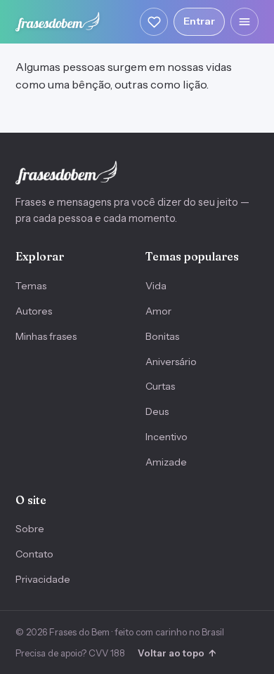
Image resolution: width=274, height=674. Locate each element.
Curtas (160, 386)
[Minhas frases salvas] (154, 22)
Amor (158, 311)
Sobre (29, 528)
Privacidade (42, 579)
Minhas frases (46, 336)
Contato (34, 554)
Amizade (166, 462)
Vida (156, 285)
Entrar (199, 21)
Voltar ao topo (177, 653)
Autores (33, 311)
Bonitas (162, 336)
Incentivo (166, 436)
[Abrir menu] (244, 22)
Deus (157, 411)
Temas (30, 285)
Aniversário (171, 361)
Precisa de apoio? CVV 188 (70, 653)
